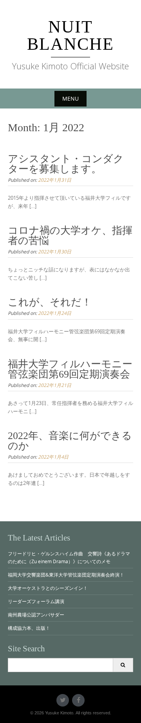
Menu (70, 98)
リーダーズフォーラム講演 (36, 601)
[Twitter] (62, 700)
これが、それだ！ (50, 302)
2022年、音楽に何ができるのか (70, 441)
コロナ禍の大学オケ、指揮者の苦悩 (70, 235)
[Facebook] (78, 700)
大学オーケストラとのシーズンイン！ (48, 588)
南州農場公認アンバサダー (36, 614)
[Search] (122, 665)
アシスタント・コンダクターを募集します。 (66, 164)
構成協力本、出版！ (29, 628)
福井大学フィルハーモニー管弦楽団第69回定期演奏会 (70, 369)
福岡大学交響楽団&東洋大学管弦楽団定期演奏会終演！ (66, 574)
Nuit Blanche (70, 35)
